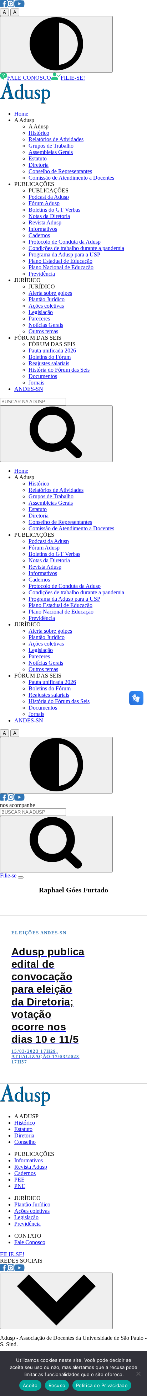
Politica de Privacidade (102, 1385)
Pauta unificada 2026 (52, 350)
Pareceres (39, 318)
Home (21, 114)
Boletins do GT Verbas (54, 210)
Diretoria (39, 165)
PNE (19, 1186)
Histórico (39, 133)
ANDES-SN (28, 389)
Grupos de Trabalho (51, 146)
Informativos (43, 229)
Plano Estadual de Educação (60, 261)
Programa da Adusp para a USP (64, 254)
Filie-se (8, 875)
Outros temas (43, 331)
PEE (19, 1180)
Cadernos (39, 235)
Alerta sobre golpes (50, 293)
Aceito (30, 1385)
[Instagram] (10, 5)
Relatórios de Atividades (56, 139)
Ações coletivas (46, 306)
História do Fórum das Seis (59, 370)
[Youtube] (19, 5)
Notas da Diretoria (49, 216)
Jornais (36, 382)
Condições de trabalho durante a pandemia (76, 248)
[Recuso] (138, 1373)
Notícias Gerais (46, 325)
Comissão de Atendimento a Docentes (71, 178)
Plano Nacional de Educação (61, 267)
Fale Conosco (29, 1242)
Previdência (42, 274)
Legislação (41, 312)
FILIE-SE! (73, 78)
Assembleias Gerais (51, 152)
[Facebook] (3, 5)
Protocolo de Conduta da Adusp (65, 242)
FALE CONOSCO (29, 78)
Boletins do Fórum (50, 357)
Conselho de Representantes (60, 171)
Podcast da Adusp (49, 197)
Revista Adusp (45, 222)
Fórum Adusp (44, 203)
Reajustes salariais (49, 363)
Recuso (57, 1385)
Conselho (25, 1142)
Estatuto (38, 158)
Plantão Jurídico (47, 299)
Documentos (43, 376)
